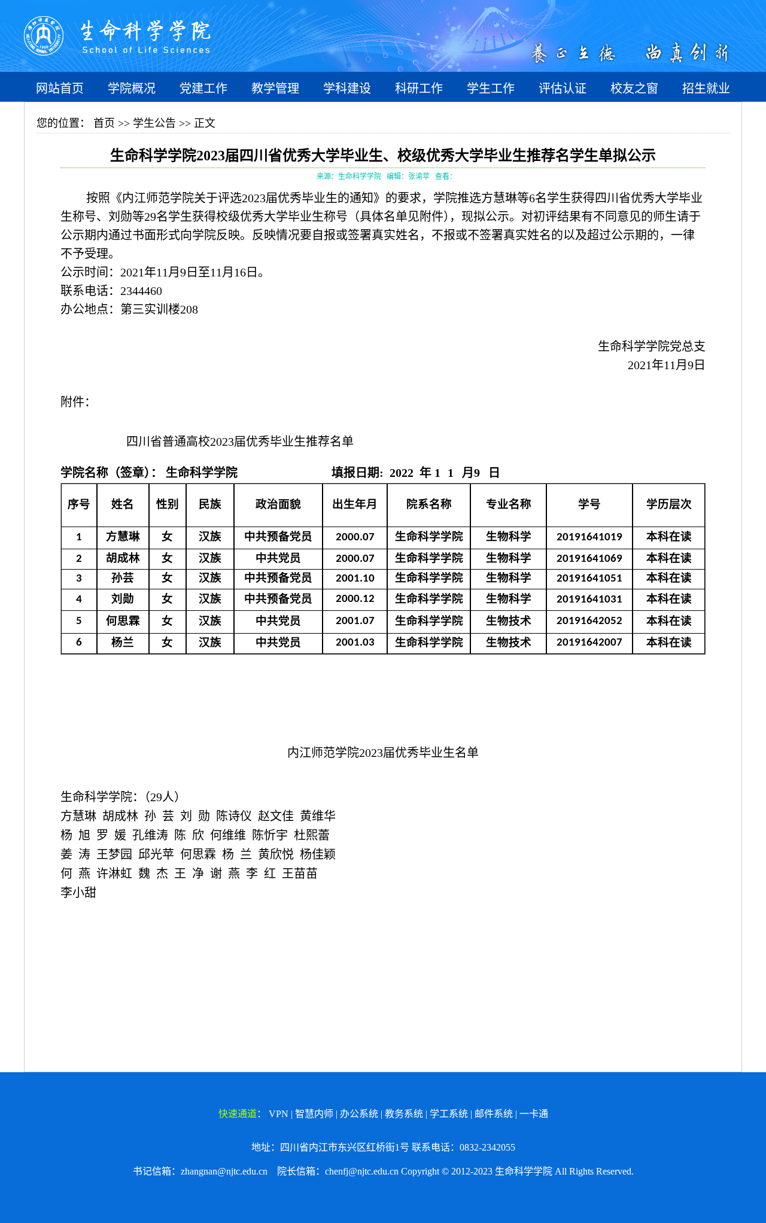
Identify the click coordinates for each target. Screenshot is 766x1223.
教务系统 (404, 1114)
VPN (278, 1114)
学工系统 (449, 1114)
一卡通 (533, 1114)
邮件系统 (494, 1114)
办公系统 (359, 1114)
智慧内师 (314, 1114)
